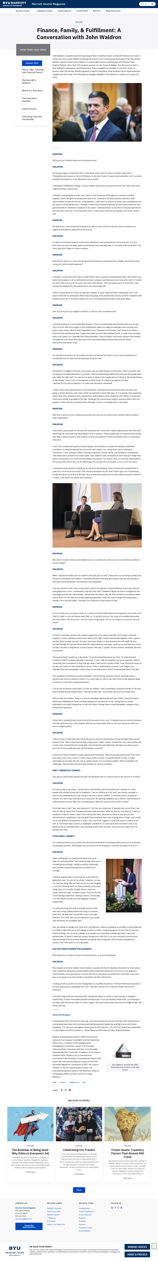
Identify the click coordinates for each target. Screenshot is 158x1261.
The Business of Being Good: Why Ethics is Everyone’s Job (30, 1151)
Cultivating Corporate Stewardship (32, 118)
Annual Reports (64, 11)
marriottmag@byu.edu (23, 1219)
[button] (154, 1246)
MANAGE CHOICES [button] (137, 1246)
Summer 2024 (74, 1082)
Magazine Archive (44, 11)
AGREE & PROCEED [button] (137, 1254)
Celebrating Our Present (79, 1150)
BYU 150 (96, 11)
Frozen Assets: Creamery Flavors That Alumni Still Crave (127, 1153)
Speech (62, 1082)
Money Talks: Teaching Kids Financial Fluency (32, 71)
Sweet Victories (29, 108)
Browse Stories (22, 11)
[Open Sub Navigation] (32, 11)
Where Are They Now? (32, 90)
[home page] (14, 4)
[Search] (152, 4)
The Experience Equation (29, 99)
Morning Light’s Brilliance (29, 81)
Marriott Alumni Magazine (48, 4)
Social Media (82, 11)
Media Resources (113, 11)
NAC (84, 1082)
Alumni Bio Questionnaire (29, 1226)
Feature (79, 22)
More (79, 1190)
